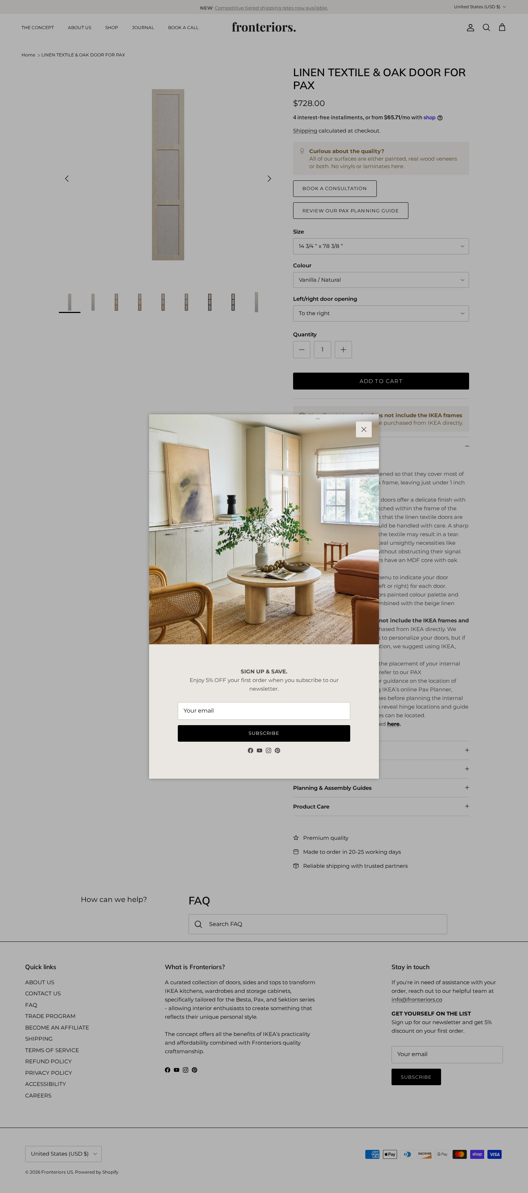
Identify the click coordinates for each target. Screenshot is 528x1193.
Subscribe (264, 733)
